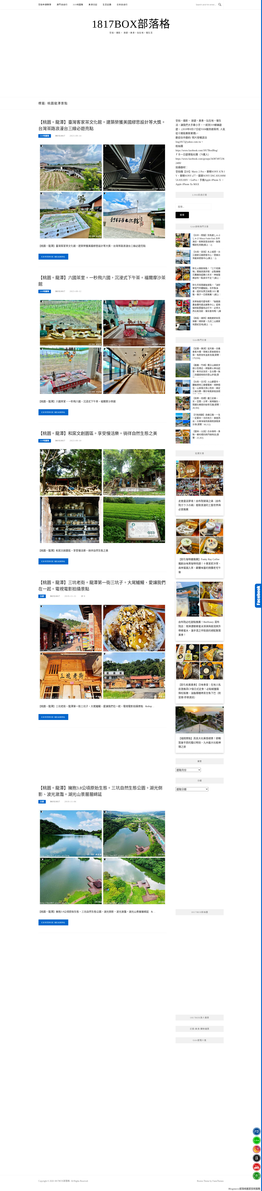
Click (258, 596)
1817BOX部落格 (131, 24)
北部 (42, 596)
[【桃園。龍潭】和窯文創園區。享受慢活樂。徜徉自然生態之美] (102, 496)
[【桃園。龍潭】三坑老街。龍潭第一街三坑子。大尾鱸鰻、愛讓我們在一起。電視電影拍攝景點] (102, 651)
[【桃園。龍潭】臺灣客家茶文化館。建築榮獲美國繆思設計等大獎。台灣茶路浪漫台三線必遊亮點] (102, 191)
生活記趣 (107, 5)
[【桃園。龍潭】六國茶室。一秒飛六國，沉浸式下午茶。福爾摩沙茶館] (102, 346)
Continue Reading (53, 257)
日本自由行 (122, 5)
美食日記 (93, 5)
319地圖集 (78, 5)
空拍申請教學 (44, 5)
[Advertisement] (131, 70)
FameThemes (218, 1181)
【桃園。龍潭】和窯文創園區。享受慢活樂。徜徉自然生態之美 (97, 433)
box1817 (60, 136)
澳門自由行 (62, 5)
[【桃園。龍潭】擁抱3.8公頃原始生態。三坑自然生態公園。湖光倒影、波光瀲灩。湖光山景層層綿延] (102, 857)
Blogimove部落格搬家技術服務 (244, 1188)
